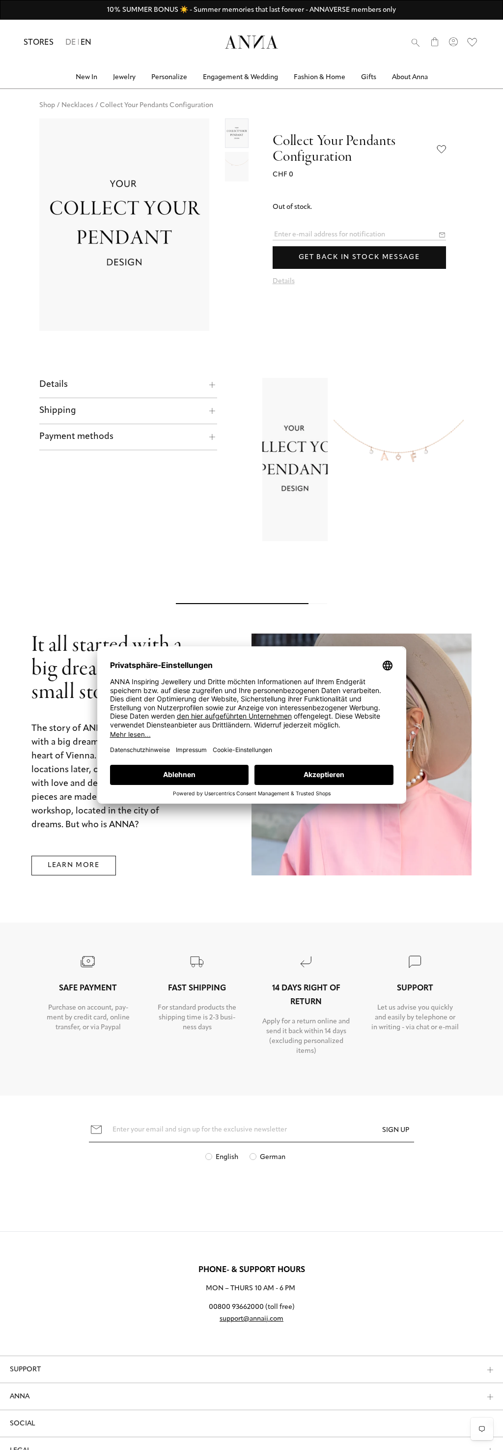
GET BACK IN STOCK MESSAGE (359, 257)
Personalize (169, 77)
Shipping (57, 410)
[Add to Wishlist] (441, 150)
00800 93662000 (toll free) (252, 1266)
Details (53, 384)
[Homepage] (251, 42)
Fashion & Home (319, 77)
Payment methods (76, 437)
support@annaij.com (251, 1278)
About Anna (410, 77)
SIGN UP (395, 1089)
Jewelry (124, 77)
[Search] (415, 42)
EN (86, 43)
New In (86, 77)
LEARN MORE (74, 824)
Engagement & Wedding (240, 77)
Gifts (368, 77)
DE (70, 43)
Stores (39, 43)
